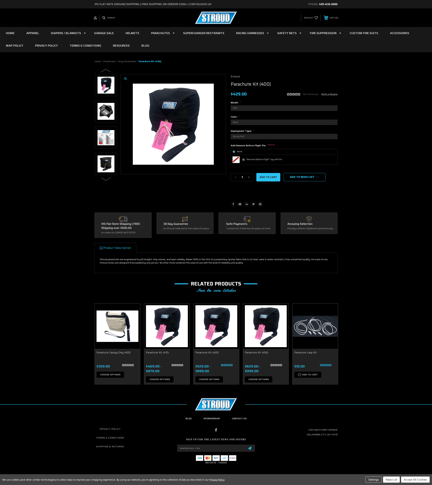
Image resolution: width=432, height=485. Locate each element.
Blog (145, 45)
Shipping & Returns (110, 446)
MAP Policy (14, 45)
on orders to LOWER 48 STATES (118, 232)
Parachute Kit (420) (207, 353)
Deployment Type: (242, 131)
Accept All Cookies (415, 479)
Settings (373, 479)
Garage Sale (104, 33)
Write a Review (329, 94)
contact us (239, 418)
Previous (106, 70)
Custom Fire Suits (364, 33)
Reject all (391, 479)
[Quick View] (133, 310)
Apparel (32, 33)
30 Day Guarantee (175, 224)
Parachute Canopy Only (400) (113, 353)
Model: (236, 102)
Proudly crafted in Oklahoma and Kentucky (310, 228)
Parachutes (160, 33)
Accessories (399, 33)
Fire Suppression (323, 33)
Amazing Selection (300, 224)
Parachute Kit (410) (157, 353)
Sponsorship (212, 418)
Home (10, 33)
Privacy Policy (46, 45)
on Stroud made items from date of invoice (186, 228)
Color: (235, 117)
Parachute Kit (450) (256, 353)
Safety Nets (287, 33)
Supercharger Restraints (203, 33)
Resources (121, 45)
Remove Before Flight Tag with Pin (264, 159)
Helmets (132, 33)
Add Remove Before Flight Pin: (253, 145)
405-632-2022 (328, 4)
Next (106, 178)
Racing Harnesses (250, 33)
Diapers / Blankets (66, 33)
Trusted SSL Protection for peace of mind (248, 228)
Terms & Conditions (85, 45)
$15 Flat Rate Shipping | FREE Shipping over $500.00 (120, 226)
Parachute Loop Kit (305, 353)
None (239, 151)
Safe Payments (236, 224)
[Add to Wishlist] (133, 319)
